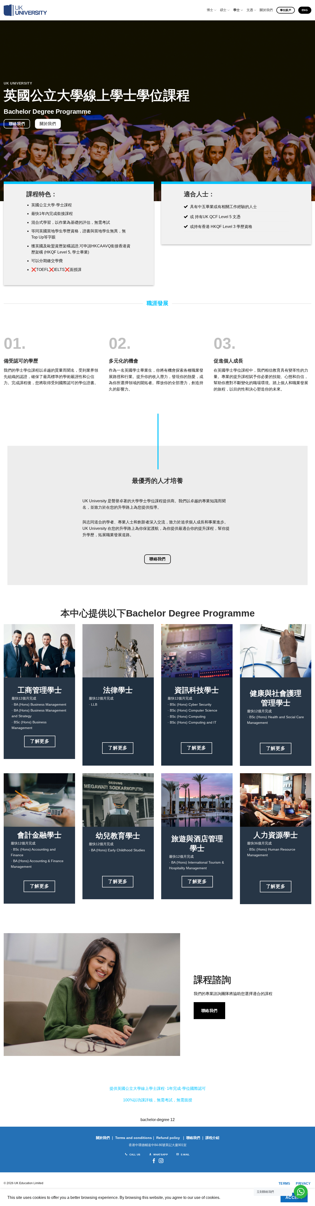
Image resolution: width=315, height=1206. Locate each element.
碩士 (223, 10)
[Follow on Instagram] (161, 1161)
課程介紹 (212, 1138)
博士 (210, 10)
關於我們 (266, 10)
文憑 (250, 10)
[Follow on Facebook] (154, 1161)
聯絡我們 (193, 1138)
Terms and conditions (133, 1138)
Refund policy (168, 1138)
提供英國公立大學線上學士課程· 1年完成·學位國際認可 (158, 1088)
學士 (236, 10)
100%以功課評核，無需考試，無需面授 (157, 1100)
